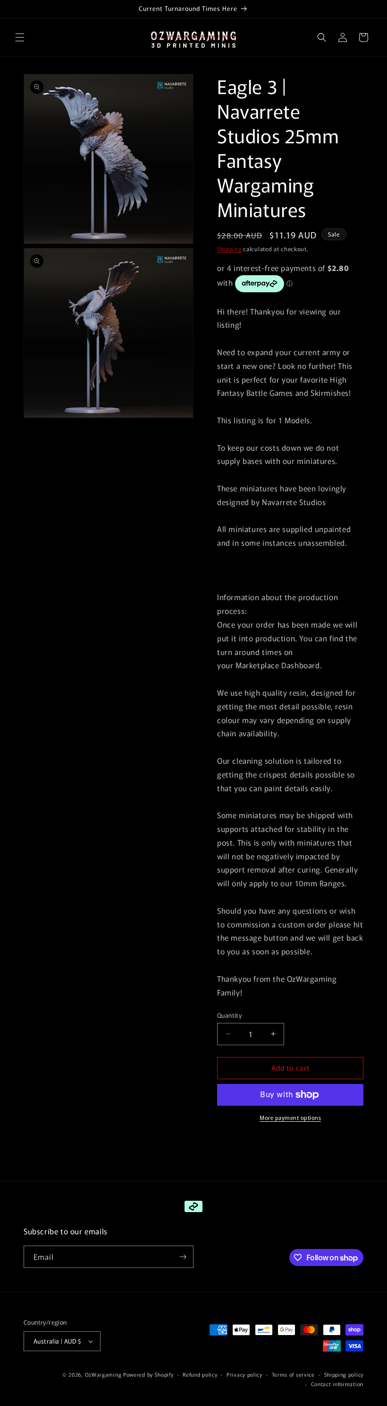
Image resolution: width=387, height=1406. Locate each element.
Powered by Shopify (148, 1374)
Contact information (337, 1384)
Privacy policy (244, 1374)
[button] (19, 37)
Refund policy (200, 1374)
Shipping (229, 249)
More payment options (290, 1117)
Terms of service (293, 1374)
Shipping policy (344, 1374)
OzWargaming (103, 1374)
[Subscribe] (182, 1257)
